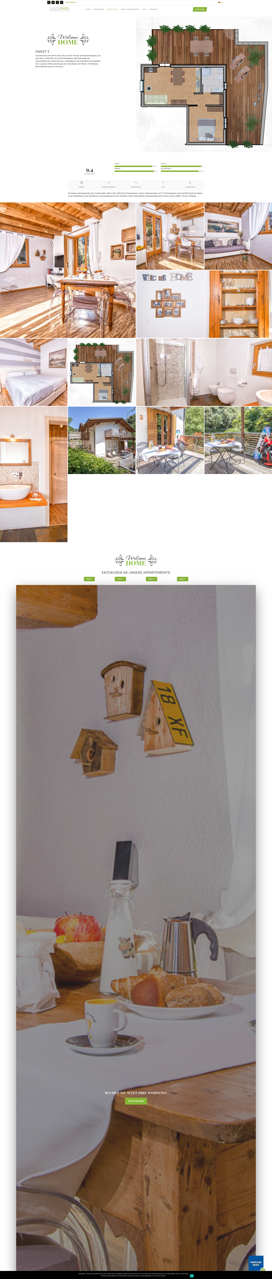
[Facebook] (48, 2)
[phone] (57, 2)
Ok (192, 1276)
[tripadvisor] (53, 2)
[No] (269, 1275)
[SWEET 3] (170, 236)
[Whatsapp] (61, 2)
